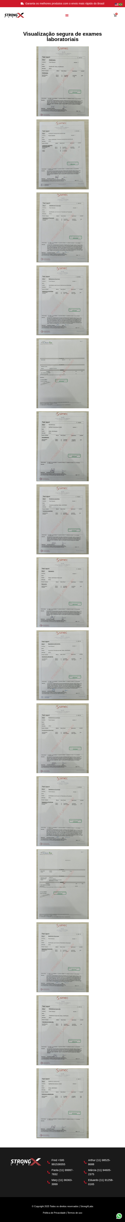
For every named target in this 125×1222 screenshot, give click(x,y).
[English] (117, 4)
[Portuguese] (121, 4)
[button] (67, 15)
